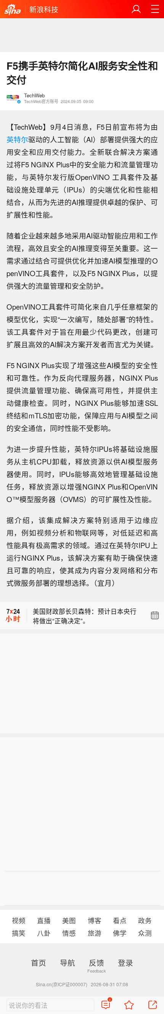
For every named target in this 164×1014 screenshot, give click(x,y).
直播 (44, 920)
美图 (69, 920)
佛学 (120, 933)
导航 (67, 962)
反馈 (96, 962)
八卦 (44, 933)
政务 (145, 920)
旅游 (94, 933)
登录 (125, 962)
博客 (94, 920)
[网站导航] (155, 9)
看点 (120, 920)
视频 (19, 920)
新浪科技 (43, 9)
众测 (145, 933)
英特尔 (17, 139)
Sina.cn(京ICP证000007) (61, 984)
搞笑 (19, 933)
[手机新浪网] (12, 10)
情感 (69, 933)
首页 (38, 962)
